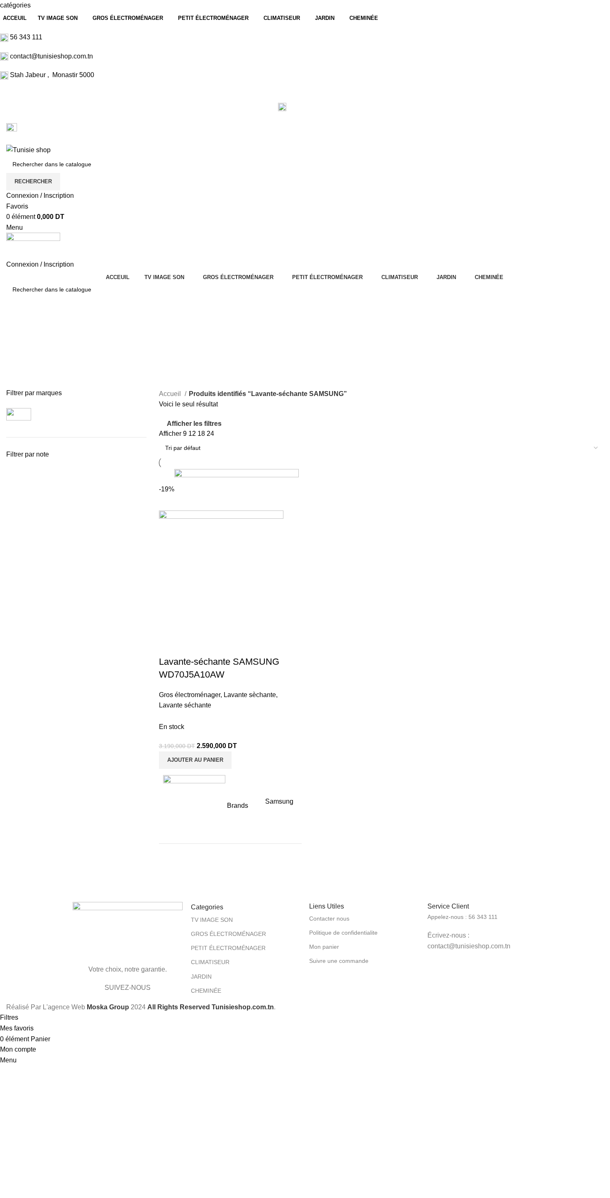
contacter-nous (310, 106)
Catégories (23, 366)
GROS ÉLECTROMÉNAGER (228, 934)
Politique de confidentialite (343, 932)
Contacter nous (329, 918)
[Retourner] (16, 326)
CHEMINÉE (206, 990)
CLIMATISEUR (210, 962)
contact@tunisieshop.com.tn (51, 56)
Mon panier (324, 946)
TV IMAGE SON (212, 919)
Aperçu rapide (169, 645)
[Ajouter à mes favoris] (191, 645)
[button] (195, 760)
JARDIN (201, 976)
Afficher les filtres (194, 423)
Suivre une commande (338, 960)
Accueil (171, 393)
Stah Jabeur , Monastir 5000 (52, 74)
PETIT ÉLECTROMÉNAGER (228, 948)
